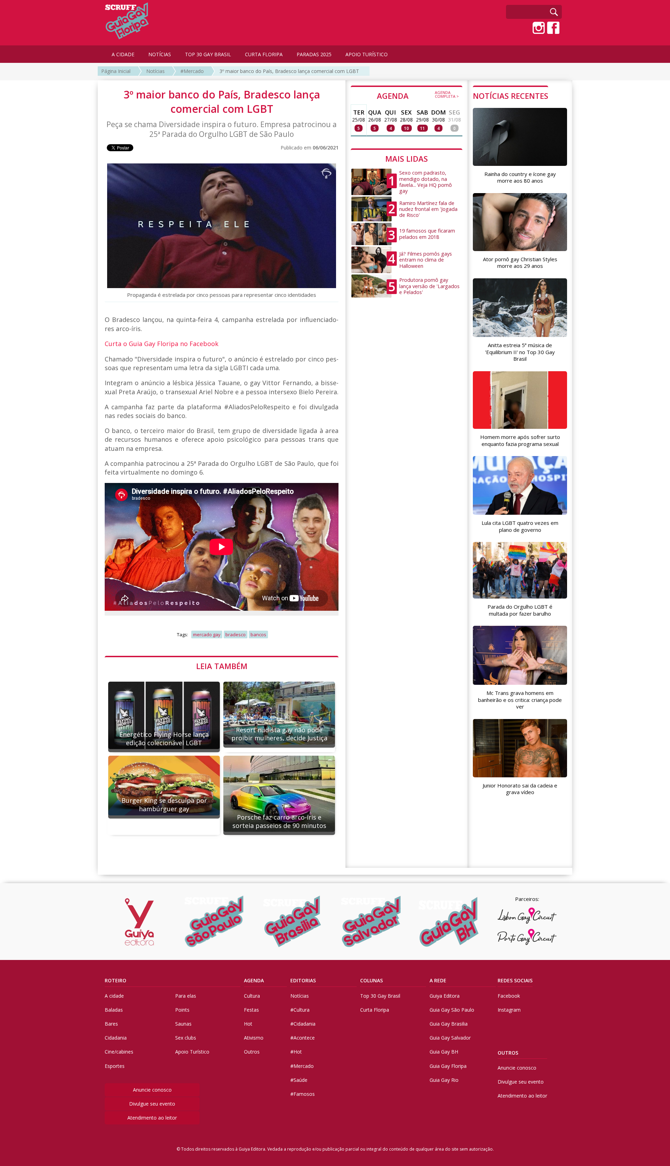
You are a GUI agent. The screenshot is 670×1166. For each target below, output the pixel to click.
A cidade (114, 995)
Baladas (114, 1009)
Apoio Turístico (192, 1051)
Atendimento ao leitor (152, 1117)
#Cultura (300, 1009)
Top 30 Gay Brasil (380, 995)
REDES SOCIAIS (515, 980)
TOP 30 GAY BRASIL (208, 54)
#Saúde (298, 1080)
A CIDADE (123, 54)
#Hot (296, 1051)
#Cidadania (302, 1023)
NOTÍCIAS (159, 54)
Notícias (155, 71)
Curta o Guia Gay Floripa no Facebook (161, 343)
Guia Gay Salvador (450, 1037)
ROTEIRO (115, 980)
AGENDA (418, 95)
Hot (248, 1023)
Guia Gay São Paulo (452, 1009)
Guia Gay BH (444, 1051)
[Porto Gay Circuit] (527, 937)
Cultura (252, 995)
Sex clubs (185, 1037)
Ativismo (253, 1037)
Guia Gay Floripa (448, 1066)
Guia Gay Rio (444, 1080)
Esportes (115, 1066)
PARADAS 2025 (314, 54)
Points (182, 1009)
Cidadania (116, 1037)
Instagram (509, 1009)
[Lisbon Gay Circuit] (527, 916)
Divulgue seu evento (152, 1103)
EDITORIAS (303, 980)
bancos (258, 634)
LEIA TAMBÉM (221, 666)
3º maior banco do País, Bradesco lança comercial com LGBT (289, 71)
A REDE (438, 980)
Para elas (185, 995)
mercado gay (207, 634)
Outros (252, 1051)
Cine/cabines (119, 1051)
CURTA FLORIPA (264, 54)
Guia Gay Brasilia (449, 1023)
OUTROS (508, 1052)
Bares (111, 1023)
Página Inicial (116, 71)
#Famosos (302, 1094)
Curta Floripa (374, 1009)
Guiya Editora (445, 995)
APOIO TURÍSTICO (366, 54)
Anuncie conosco (152, 1089)
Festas (251, 1009)
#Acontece (302, 1037)
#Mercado (192, 71)
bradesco (235, 634)
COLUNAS (371, 980)
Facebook (509, 995)
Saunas (183, 1023)
